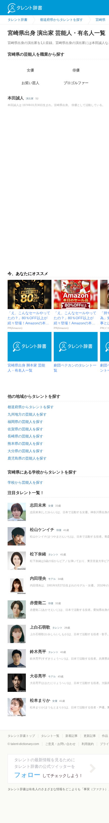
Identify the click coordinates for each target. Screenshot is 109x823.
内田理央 (38, 578)
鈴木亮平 (38, 651)
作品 (105, 736)
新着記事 (71, 736)
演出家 (29, 98)
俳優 (76, 70)
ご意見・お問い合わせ (60, 744)
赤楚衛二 (38, 603)
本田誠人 (16, 98)
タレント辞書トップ (21, 736)
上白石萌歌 (40, 627)
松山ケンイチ (42, 529)
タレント (53, 554)
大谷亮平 (38, 676)
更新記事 (90, 736)
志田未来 (38, 505)
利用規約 (88, 744)
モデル (52, 578)
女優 (30, 70)
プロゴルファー (76, 83)
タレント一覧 (50, 736)
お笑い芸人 (30, 83)
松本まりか (40, 700)
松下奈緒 (38, 554)
